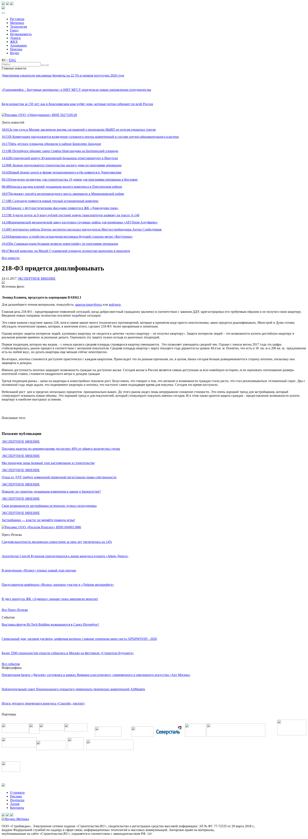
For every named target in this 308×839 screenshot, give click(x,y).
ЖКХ (14, 41)
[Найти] (43, 65)
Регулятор (17, 19)
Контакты (17, 807)
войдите (115, 304)
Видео (14, 53)
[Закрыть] (47, 65)
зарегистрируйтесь (88, 304)
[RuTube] (7, 4)
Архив (14, 804)
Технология (18, 26)
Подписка (17, 800)
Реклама (16, 796)
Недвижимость (21, 34)
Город (14, 30)
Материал (17, 23)
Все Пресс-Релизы (15, 610)
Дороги (15, 38)
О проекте (17, 792)
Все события (11, 664)
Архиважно (18, 45)
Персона (16, 49)
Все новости (10, 258)
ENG (12, 60)
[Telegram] (3, 4)
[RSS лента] (11, 4)
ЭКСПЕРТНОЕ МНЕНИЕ (36, 278)
